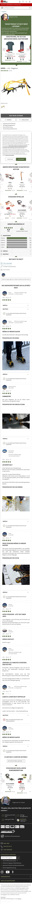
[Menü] (2, 7)
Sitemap (19, 898)
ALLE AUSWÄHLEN (21, 159)
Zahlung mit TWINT (9, 819)
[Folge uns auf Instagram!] (3, 872)
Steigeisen (4, 11)
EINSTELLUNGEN (10, 159)
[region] (16, 147)
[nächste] (28, 49)
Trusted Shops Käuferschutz (10, 129)
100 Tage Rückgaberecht (9, 125)
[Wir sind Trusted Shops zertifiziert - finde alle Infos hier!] (18, 820)
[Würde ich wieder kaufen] (16, 355)
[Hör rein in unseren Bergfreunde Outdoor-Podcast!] (14, 872)
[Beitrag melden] (10, 297)
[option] (16, 87)
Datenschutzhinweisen (10, 155)
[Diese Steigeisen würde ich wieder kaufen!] (16, 574)
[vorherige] (4, 49)
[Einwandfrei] (16, 421)
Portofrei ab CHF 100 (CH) (9, 123)
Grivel (3, 68)
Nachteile (5, 309)
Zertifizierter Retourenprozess (12, 836)
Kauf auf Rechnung (7, 127)
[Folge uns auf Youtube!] (9, 872)
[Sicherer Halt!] (16, 503)
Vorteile (5, 305)
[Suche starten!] (29, 7)
